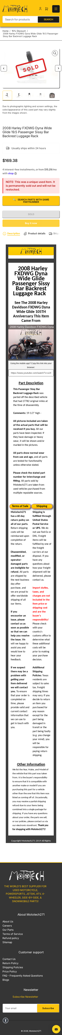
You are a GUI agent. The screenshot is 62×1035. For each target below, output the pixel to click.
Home (5, 31)
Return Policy (10, 963)
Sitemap (7, 942)
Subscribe (48, 1008)
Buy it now (31, 223)
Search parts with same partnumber (31, 200)
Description (13, 233)
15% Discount (19, 31)
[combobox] (31, 19)
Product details (36, 233)
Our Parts (8, 929)
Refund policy (10, 938)
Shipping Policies (12, 967)
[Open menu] (56, 8)
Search (48, 19)
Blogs (5, 979)
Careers (7, 925)
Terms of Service (12, 934)
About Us (7, 921)
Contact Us (9, 959)
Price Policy (9, 971)
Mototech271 (35, 1031)
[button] (5, 1020)
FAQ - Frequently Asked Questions (22, 975)
